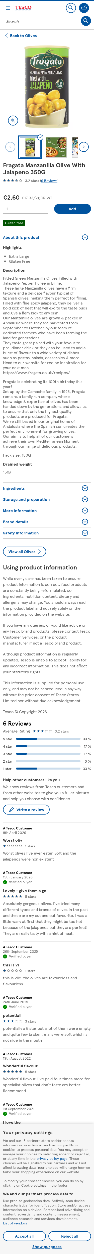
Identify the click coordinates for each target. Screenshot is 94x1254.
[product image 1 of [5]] (47, 86)
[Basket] (84, 8)
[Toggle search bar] (71, 8)
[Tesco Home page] (23, 8)
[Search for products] (86, 21)
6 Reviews (49, 180)
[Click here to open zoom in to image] (13, 121)
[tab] (30, 147)
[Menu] (8, 8)
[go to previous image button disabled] (10, 147)
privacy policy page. (52, 1158)
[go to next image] (84, 147)
